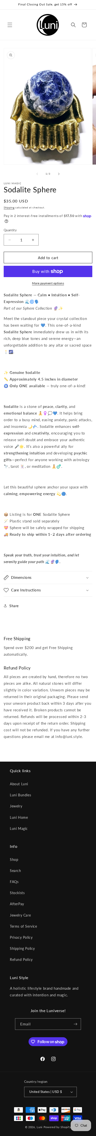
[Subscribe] (75, 1024)
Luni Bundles (20, 795)
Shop (14, 859)
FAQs (14, 882)
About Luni (19, 784)
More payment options (48, 283)
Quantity (10, 230)
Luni (40, 1127)
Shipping (9, 207)
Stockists (17, 893)
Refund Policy (21, 959)
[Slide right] (58, 173)
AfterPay (17, 904)
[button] (9, 24)
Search (15, 871)
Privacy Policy (21, 937)
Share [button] (14, 606)
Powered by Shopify (57, 1127)
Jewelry (16, 806)
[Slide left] (37, 173)
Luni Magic (19, 828)
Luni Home (19, 817)
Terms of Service (23, 926)
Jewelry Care (20, 915)
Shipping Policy (22, 948)
